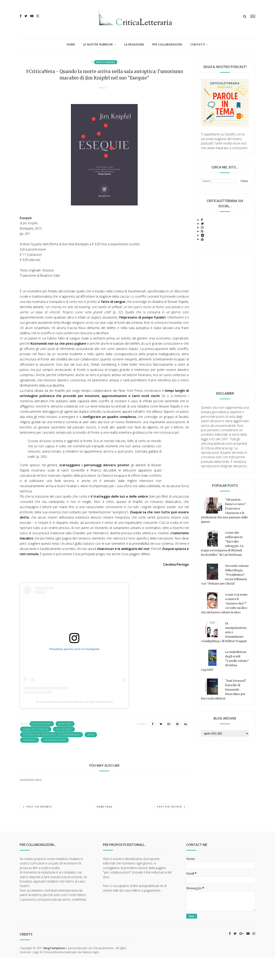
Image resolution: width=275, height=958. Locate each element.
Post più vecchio (169, 806)
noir (91, 734)
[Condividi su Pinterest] (177, 724)
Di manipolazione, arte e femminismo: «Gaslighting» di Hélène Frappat (224, 632)
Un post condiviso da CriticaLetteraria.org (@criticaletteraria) (74, 701)
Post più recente (39, 806)
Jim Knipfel (64, 729)
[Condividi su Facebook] (152, 724)
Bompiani (65, 723)
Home (71, 44)
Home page (104, 806)
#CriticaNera (105, 62)
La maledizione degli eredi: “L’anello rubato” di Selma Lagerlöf (225, 660)
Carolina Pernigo (35, 729)
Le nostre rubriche (98, 44)
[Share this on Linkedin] (185, 724)
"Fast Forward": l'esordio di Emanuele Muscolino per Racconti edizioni (224, 689)
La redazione (134, 44)
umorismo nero (55, 740)
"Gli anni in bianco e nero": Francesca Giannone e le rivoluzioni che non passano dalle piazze (224, 511)
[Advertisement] (225, 316)
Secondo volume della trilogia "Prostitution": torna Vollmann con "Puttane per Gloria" (225, 574)
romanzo (29, 740)
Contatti (197, 44)
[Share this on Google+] (169, 724)
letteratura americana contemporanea (51, 734)
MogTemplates (54, 948)
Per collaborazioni (167, 44)
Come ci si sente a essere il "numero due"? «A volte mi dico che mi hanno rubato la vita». (224, 603)
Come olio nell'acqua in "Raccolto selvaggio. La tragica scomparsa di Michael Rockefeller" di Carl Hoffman (222, 544)
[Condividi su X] (161, 724)
